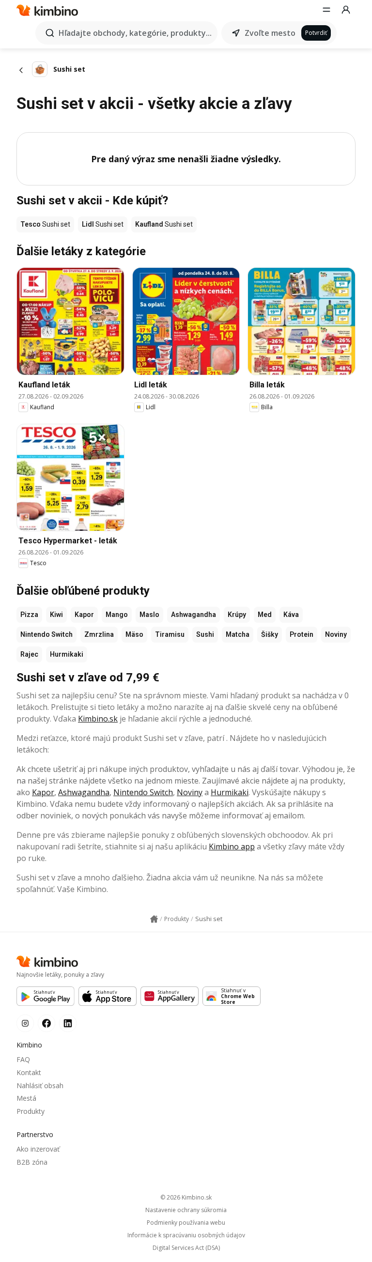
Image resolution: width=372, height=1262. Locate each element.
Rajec (29, 654)
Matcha (237, 634)
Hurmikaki (66, 654)
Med (265, 614)
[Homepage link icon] (154, 919)
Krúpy (237, 614)
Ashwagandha (193, 614)
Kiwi (56, 614)
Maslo (149, 614)
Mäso (134, 634)
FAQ (23, 1059)
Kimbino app (232, 846)
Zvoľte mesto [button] (270, 33)
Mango (117, 614)
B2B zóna (31, 1162)
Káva (291, 614)
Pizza (29, 614)
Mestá (26, 1098)
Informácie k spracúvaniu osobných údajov (186, 1235)
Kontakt (28, 1072)
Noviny (336, 634)
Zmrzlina (99, 634)
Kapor (84, 614)
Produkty (30, 1111)
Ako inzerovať (38, 1149)
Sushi (205, 634)
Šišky (269, 634)
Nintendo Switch (46, 634)
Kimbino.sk (98, 718)
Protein (301, 634)
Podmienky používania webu (186, 1223)
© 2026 (186, 1197)
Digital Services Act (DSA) (186, 1248)
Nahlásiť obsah (39, 1085)
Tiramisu (170, 634)
